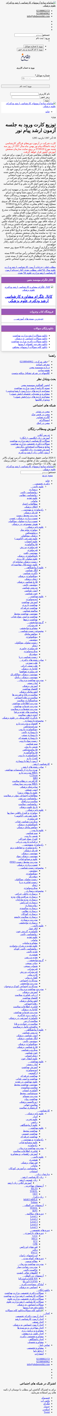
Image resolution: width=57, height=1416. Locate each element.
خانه (47, 111)
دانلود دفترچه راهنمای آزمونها (32, 344)
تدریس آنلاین (43, 435)
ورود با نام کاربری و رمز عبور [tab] (30, 49)
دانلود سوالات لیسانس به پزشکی (31, 338)
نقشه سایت (44, 370)
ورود (46, 100)
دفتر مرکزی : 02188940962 (33, 361)
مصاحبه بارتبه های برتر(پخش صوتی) (32, 396)
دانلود (44, 335)
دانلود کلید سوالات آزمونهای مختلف (29, 347)
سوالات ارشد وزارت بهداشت (27, 335)
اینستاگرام (44, 420)
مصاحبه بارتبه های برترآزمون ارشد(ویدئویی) (28, 391)
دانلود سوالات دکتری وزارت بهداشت (29, 341)
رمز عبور (45, 97)
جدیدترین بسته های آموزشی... (28, 319)
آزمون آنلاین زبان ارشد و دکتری (34, 452)
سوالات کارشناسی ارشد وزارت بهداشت (30, 441)
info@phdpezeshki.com (38, 16)
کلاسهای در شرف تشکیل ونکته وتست (31, 373)
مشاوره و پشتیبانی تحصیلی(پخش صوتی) (29, 394)
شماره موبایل (42, 75)
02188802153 (43, 10)
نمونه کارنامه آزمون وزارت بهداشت (32, 388)
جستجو (46, 35)
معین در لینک (43, 423)
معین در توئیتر (43, 411)
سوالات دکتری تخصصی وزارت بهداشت (30, 443)
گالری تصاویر (43, 417)
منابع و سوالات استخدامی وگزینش (33, 446)
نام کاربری (44, 94)
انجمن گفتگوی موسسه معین (35, 385)
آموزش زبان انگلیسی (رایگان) (35, 438)
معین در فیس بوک (40, 414)
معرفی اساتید (43, 364)
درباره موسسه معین (39, 367)
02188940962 (43, 13)
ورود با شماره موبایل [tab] (33, 46)
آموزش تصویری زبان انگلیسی (35, 449)
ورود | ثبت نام (43, 38)
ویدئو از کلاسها (42, 399)
